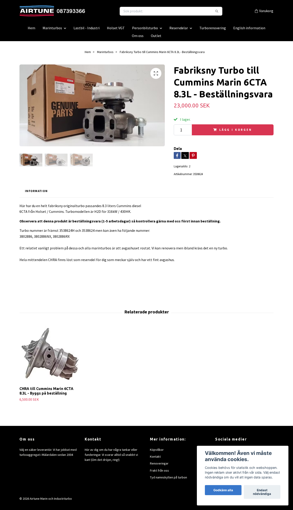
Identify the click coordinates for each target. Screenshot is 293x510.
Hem (31, 30)
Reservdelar (178, 30)
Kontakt (155, 459)
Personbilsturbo (145, 30)
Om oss (138, 38)
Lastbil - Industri (86, 30)
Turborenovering (212, 30)
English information (249, 30)
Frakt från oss (159, 473)
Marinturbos (52, 30)
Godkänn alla (223, 490)
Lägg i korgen (235, 132)
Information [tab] (36, 193)
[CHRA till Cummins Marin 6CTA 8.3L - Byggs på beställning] (49, 356)
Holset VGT (116, 30)
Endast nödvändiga (262, 492)
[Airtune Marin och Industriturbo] (83, 12)
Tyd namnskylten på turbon (168, 480)
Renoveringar (159, 466)
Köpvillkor (157, 452)
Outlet (156, 38)
